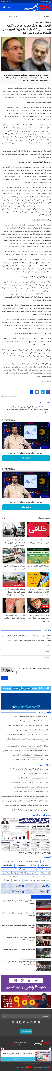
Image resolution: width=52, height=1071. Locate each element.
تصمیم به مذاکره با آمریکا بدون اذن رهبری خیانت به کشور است (27, 407)
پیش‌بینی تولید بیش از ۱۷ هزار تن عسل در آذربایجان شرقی (29, 782)
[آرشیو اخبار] (16, 1022)
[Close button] (50, 1048)
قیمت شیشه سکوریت (32, 861)
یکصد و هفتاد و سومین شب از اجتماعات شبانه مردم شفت (18, 914)
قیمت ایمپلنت (45, 873)
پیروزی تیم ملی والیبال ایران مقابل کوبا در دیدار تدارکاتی (30, 810)
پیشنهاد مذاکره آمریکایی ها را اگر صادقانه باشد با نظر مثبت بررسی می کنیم (26, 410)
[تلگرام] (39, 1022)
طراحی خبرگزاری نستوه (40, 1067)
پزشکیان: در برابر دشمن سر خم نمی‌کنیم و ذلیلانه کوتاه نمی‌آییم (27, 734)
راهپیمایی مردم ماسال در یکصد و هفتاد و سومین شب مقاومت (20, 938)
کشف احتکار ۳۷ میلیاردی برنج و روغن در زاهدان (32, 721)
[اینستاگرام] (31, 1022)
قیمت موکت (45, 865)
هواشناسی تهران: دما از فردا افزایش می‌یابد (34, 773)
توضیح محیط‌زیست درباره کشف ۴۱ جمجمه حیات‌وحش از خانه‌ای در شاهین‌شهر (26, 740)
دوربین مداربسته (43, 869)
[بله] (35, 1022)
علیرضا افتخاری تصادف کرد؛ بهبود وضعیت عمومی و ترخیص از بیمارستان (25, 801)
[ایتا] (13, 1022)
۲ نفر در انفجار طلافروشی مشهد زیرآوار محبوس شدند (31, 791)
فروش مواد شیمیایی (9, 869)
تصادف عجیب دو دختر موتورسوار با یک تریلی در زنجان (19, 902)
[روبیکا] (24, 1022)
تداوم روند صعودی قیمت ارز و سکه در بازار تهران (32, 778)
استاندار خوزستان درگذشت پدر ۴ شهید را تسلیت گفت (30, 787)
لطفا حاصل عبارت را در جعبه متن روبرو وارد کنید (34, 668)
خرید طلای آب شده (9, 861)
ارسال (5, 678)
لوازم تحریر (46, 861)
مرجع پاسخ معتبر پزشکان (27, 869)
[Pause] (4, 446)
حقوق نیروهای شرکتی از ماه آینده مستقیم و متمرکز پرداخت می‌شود (26, 805)
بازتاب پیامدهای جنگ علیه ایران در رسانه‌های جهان (32, 730)
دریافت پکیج (26, 458)
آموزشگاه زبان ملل (13, 876)
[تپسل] (3, 420)
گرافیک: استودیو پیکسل (21, 1067)
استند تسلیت (21, 865)
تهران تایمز (17, 880)
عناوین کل (46, 16)
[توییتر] (27, 1022)
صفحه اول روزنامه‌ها (42, 815)
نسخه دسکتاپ (26, 1031)
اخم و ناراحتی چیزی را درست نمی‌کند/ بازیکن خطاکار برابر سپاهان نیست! (25, 796)
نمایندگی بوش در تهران (37, 876)
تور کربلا (33, 865)
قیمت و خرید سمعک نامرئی (40, 880)
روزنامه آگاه (6, 880)
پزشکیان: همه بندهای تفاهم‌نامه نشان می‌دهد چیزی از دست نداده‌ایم (25, 750)
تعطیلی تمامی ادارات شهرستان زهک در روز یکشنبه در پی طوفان (27, 725)
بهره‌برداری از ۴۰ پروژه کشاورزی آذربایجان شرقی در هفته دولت (28, 769)
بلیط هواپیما (6, 873)
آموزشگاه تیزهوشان (18, 873)
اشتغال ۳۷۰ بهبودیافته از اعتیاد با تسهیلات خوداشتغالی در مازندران (26, 746)
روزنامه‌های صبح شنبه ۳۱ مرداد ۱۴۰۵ (36, 852)
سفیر (20, 861)
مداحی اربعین (7, 865)
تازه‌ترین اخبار (45, 712)
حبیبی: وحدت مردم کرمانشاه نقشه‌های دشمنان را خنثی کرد (29, 716)
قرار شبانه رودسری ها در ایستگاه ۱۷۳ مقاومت (19, 949)
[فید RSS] (20, 1022)
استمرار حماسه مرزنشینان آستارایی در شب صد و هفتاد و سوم (18, 963)
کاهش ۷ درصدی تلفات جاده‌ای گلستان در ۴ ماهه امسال (30, 755)
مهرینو (26, 880)
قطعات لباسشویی (32, 873)
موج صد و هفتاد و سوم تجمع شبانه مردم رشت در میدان (18, 926)
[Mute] (8, 446)
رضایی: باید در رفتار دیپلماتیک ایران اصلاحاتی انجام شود (30, 759)
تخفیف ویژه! (18, 1058)
